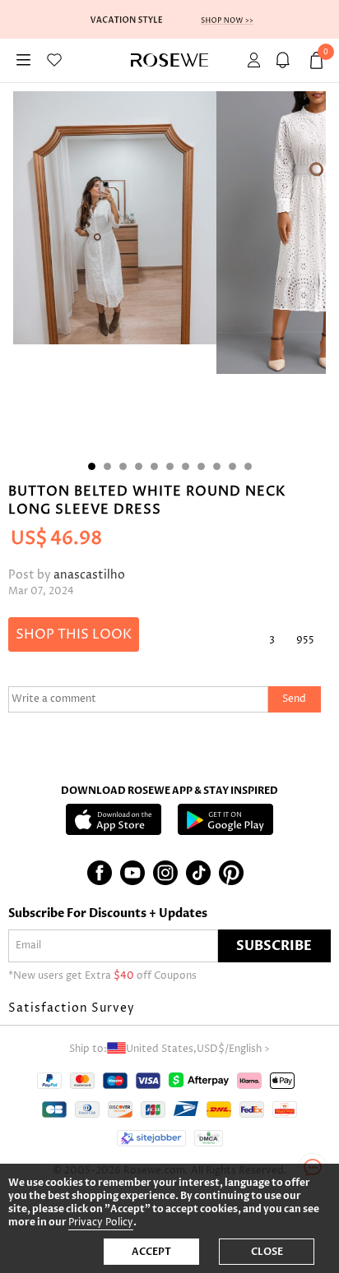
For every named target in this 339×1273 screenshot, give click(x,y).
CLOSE (267, 1251)
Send (294, 699)
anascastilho (89, 575)
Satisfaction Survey (71, 1008)
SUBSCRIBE (274, 946)
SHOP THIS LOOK (74, 634)
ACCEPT (151, 1251)
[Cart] (285, 60)
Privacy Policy (100, 1222)
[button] (169, 1008)
